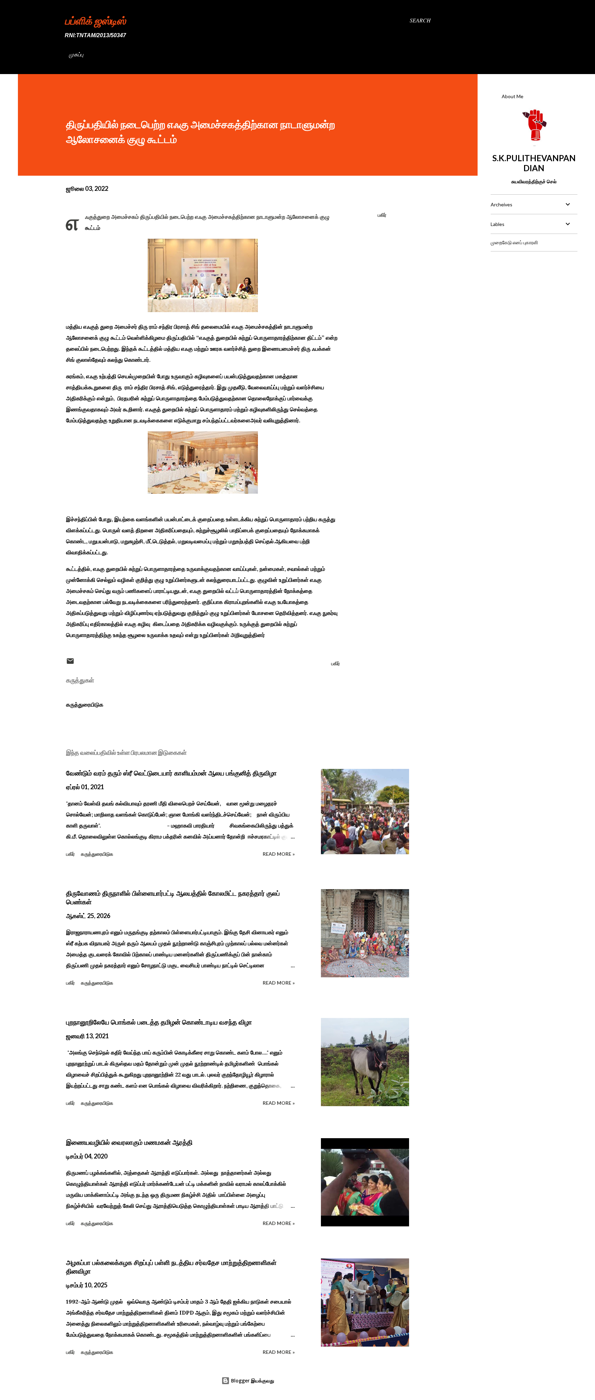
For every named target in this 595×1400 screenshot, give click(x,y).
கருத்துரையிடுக (84, 704)
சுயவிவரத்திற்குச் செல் (533, 181)
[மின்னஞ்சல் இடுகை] (70, 663)
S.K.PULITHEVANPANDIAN (534, 163)
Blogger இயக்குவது (252, 1380)
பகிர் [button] (382, 215)
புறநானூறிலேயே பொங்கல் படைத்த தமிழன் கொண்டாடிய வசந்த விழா (159, 1022)
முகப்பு (76, 54)
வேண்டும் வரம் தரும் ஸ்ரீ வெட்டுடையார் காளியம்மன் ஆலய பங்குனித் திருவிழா (171, 773)
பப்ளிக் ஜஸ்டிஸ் (95, 20)
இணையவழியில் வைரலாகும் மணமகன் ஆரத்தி (129, 1142)
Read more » (279, 854)
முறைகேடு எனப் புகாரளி (514, 242)
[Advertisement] (534, 300)
